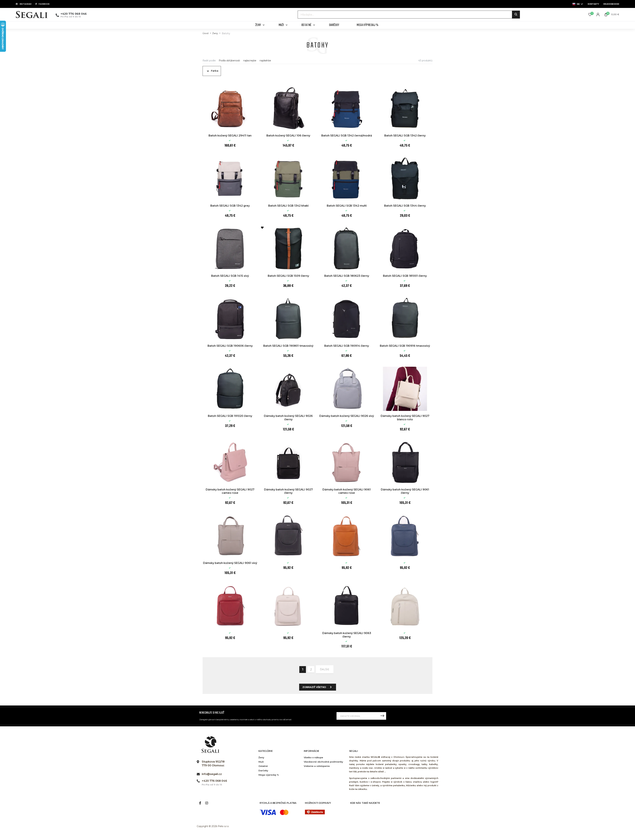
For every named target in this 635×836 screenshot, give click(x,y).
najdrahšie (265, 60)
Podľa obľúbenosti (229, 60)
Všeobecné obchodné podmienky (323, 761)
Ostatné (263, 766)
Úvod (205, 33)
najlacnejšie (249, 60)
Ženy (215, 33)
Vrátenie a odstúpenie (317, 766)
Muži (261, 761)
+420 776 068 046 (74, 13)
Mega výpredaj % (268, 774)
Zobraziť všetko (314, 687)
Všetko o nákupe (313, 757)
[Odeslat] (382, 716)
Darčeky (263, 770)
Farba (214, 70)
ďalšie (324, 669)
